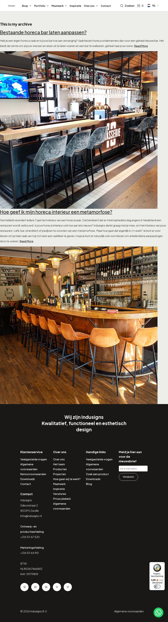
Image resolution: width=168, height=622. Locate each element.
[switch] (157, 587)
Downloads (27, 479)
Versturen (128, 476)
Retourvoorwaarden (33, 474)
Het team (59, 464)
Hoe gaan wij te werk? (66, 479)
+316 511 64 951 (29, 553)
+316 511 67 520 (30, 537)
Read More (141, 46)
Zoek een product (97, 474)
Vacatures (59, 493)
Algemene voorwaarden (129, 611)
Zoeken (129, 5)
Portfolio (39, 5)
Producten (60, 469)
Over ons (89, 5)
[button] (153, 5)
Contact (106, 5)
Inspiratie (75, 5)
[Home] (11, 6)
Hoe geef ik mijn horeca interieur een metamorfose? (56, 212)
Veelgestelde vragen (33, 459)
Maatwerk (57, 5)
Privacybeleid (62, 498)
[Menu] (163, 564)
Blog (89, 484)
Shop (25, 5)
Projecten (59, 474)
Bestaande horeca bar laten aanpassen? (43, 32)
